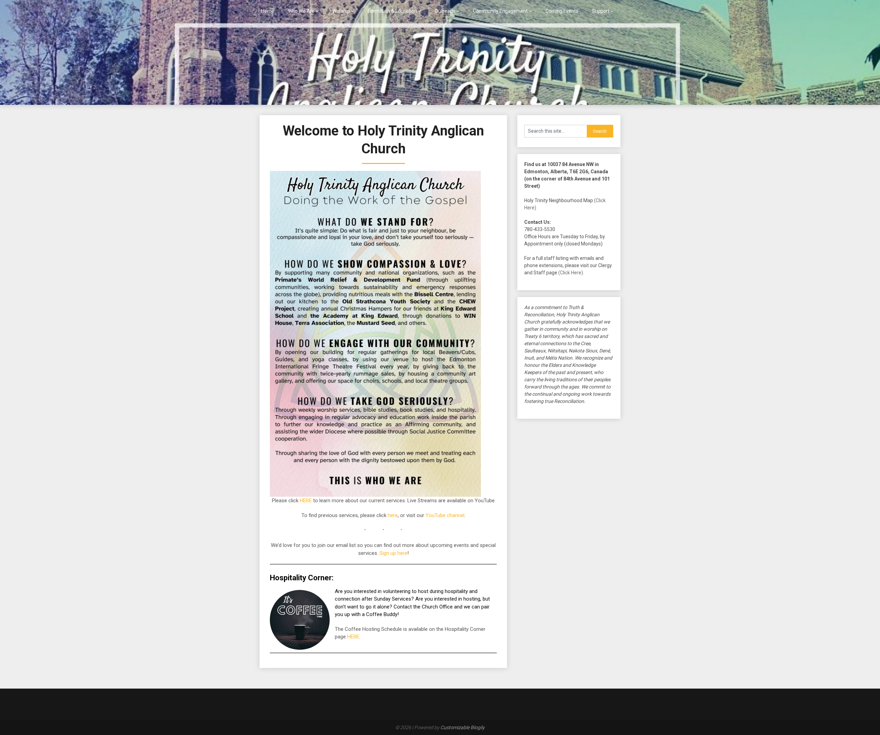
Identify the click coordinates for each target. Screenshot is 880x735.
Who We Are (301, 11)
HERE (306, 500)
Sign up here (393, 553)
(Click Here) (570, 272)
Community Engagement (500, 11)
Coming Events (562, 11)
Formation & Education (392, 11)
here (393, 515)
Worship (341, 11)
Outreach (445, 11)
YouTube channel (445, 515)
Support (600, 11)
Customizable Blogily (462, 727)
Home (267, 11)
